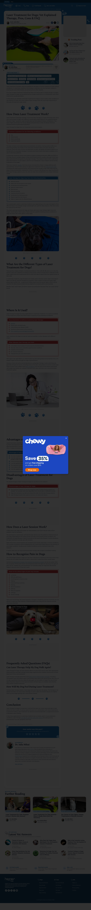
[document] (45, 455)
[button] (66, 438)
